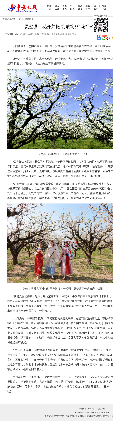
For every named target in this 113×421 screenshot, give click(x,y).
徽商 (96, 9)
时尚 (72, 9)
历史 (88, 9)
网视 (80, 6)
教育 (65, 9)
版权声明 (101, 409)
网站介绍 (82, 409)
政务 (65, 6)
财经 (88, 6)
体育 (57, 9)
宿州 (21, 19)
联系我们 (91, 409)
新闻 (49, 6)
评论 (57, 6)
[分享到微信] (103, 38)
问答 (104, 6)
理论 (72, 6)
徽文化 (97, 6)
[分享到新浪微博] (108, 38)
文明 (49, 9)
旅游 (104, 9)
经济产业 (29, 19)
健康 (80, 9)
